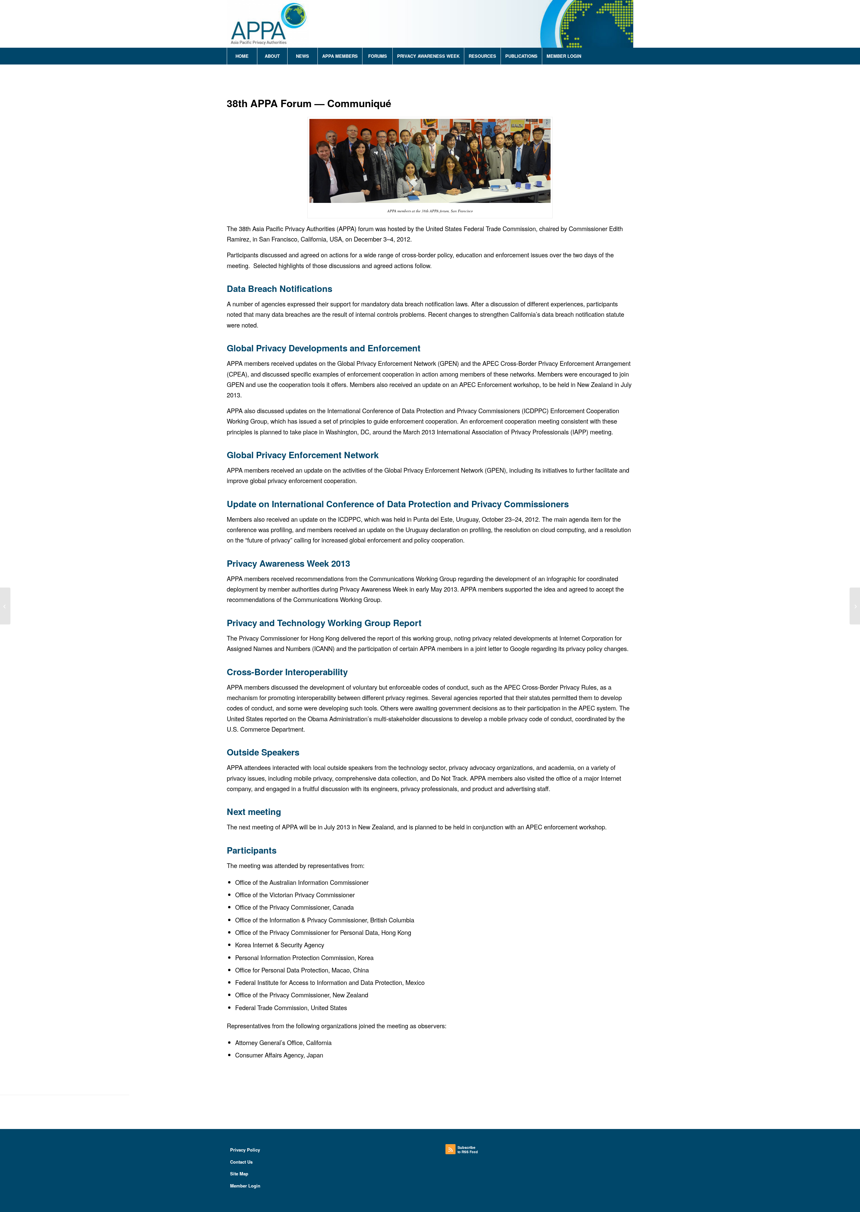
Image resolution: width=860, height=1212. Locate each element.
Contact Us (241, 1162)
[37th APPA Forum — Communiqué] (5, 606)
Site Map (239, 1173)
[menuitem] (242, 56)
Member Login (245, 1185)
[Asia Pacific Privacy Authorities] (268, 24)
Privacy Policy (245, 1149)
